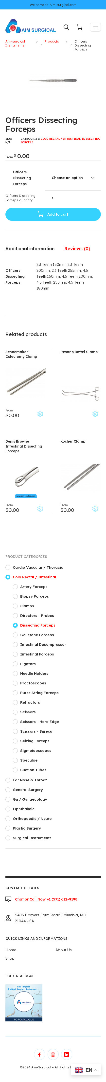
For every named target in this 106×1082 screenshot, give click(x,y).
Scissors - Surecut (37, 731)
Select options (40, 413)
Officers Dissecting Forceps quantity (20, 198)
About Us (63, 949)
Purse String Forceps (39, 692)
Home (10, 949)
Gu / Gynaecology (30, 799)
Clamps (27, 606)
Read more (95, 413)
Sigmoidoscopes (35, 750)
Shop (10, 958)
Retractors (30, 702)
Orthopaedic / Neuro (32, 818)
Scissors (28, 712)
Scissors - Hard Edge (39, 721)
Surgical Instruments (32, 837)
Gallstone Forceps (37, 634)
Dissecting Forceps (37, 625)
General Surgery (28, 789)
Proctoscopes (33, 683)
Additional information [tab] (29, 248)
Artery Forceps (34, 586)
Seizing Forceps (35, 741)
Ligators (28, 663)
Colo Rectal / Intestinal (61, 138)
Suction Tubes (33, 769)
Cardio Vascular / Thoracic (38, 567)
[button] (98, 59)
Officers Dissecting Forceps (22, 178)
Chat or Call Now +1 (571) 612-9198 (46, 899)
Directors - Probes (37, 615)
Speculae (28, 760)
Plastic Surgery (27, 828)
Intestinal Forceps (37, 654)
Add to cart (57, 214)
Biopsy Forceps (34, 596)
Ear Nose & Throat (30, 780)
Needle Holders (34, 673)
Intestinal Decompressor (43, 644)
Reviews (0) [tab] (77, 248)
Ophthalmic (24, 809)
